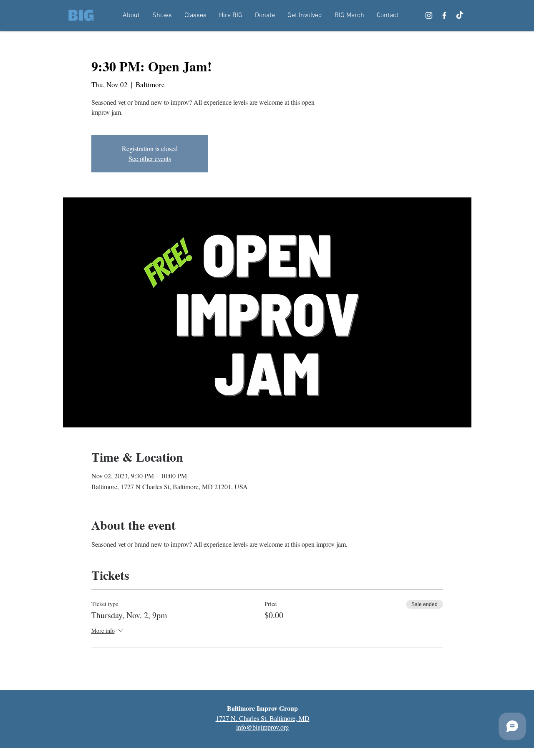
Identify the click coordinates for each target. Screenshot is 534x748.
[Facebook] (444, 15)
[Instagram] (428, 15)
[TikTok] (459, 15)
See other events (149, 158)
